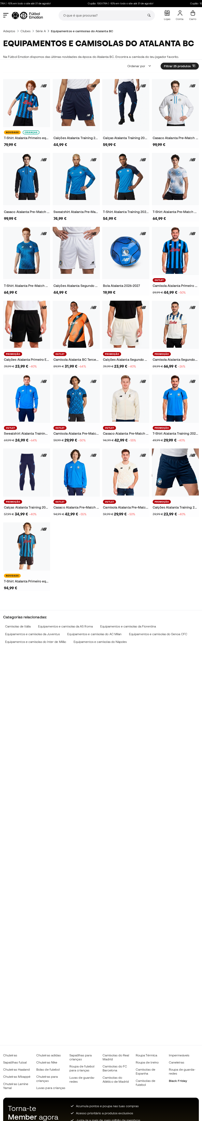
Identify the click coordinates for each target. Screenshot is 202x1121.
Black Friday (178, 1080)
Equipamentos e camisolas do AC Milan (94, 634)
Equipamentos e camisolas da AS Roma (65, 626)
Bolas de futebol (48, 1069)
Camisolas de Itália (18, 626)
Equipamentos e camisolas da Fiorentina (128, 626)
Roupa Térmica (146, 1055)
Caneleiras (176, 1062)
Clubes (26, 31)
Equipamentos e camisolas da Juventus (32, 634)
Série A (41, 31)
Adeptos (9, 31)
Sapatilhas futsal (15, 1062)
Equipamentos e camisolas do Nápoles (100, 641)
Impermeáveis (179, 1055)
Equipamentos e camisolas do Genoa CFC (158, 634)
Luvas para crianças (50, 1088)
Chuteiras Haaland (16, 1069)
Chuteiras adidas (48, 1055)
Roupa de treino (147, 1062)
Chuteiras (10, 1055)
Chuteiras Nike (46, 1062)
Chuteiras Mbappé (16, 1076)
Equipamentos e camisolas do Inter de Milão (35, 641)
